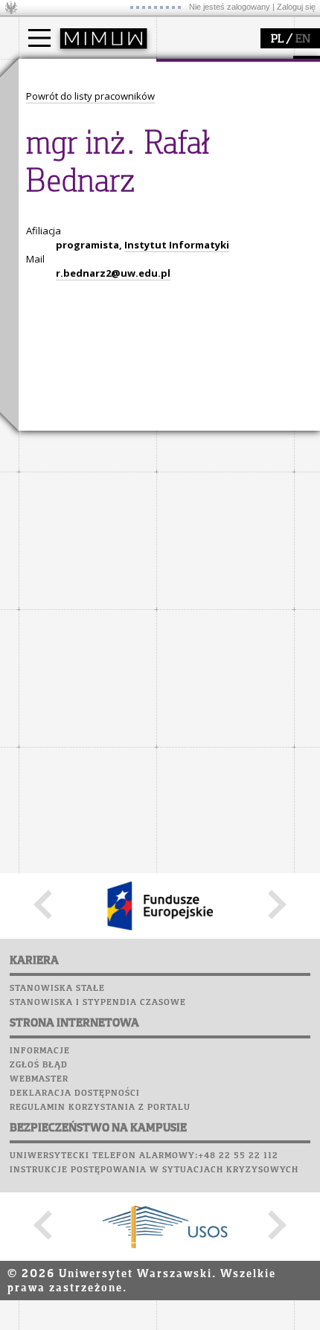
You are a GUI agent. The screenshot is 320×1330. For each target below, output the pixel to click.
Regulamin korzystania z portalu (100, 1107)
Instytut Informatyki (176, 244)
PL (277, 39)
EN (302, 39)
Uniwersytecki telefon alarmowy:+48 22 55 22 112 (144, 1155)
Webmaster (39, 1079)
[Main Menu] (39, 38)
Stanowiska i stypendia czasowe (98, 1002)
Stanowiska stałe (57, 988)
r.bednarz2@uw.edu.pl (113, 273)
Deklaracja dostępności (75, 1093)
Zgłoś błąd (39, 1065)
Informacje (40, 1051)
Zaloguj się (296, 6)
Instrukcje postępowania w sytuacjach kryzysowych (154, 1170)
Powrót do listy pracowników (90, 96)
